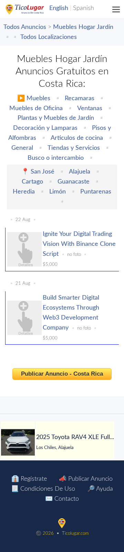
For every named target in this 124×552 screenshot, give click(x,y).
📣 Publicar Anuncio (86, 479)
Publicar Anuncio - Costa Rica (62, 374)
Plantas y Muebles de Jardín (56, 118)
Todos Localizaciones (48, 37)
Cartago (32, 182)
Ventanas (89, 108)
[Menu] (116, 9)
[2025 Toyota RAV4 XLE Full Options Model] (18, 442)
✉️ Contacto (62, 499)
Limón (57, 192)
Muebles (38, 98)
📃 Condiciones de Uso (43, 489)
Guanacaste (74, 182)
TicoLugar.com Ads (32, 9)
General (22, 148)
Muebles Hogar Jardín (83, 27)
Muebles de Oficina (36, 108)
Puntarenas (95, 192)
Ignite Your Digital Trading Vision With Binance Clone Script (79, 244)
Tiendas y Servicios (74, 148)
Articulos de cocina (77, 138)
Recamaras (79, 98)
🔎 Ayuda (100, 489)
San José (42, 172)
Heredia (24, 192)
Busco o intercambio (56, 158)
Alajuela (79, 172)
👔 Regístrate (29, 479)
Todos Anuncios (24, 27)
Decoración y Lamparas (45, 128)
